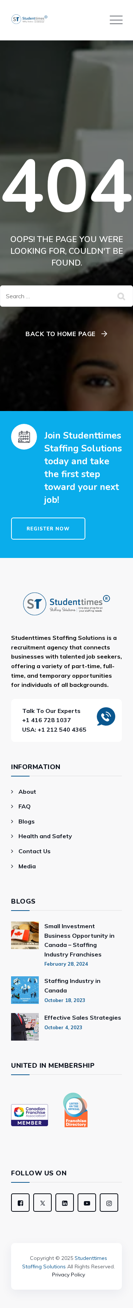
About (27, 791)
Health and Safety (45, 836)
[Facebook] (20, 1202)
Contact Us (34, 851)
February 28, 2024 (66, 964)
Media (27, 866)
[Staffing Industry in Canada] (25, 990)
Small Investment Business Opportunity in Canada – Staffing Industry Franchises (79, 940)
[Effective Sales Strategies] (25, 1027)
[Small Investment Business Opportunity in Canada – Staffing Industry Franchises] (25, 944)
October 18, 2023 (64, 1000)
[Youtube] (87, 1202)
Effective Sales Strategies (82, 1017)
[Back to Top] (66, 1238)
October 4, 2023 (63, 1027)
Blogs (26, 821)
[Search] (122, 296)
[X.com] (42, 1202)
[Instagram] (109, 1202)
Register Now (48, 529)
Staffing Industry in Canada (72, 985)
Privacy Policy (68, 1274)
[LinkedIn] (64, 1202)
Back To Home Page (60, 334)
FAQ (24, 806)
